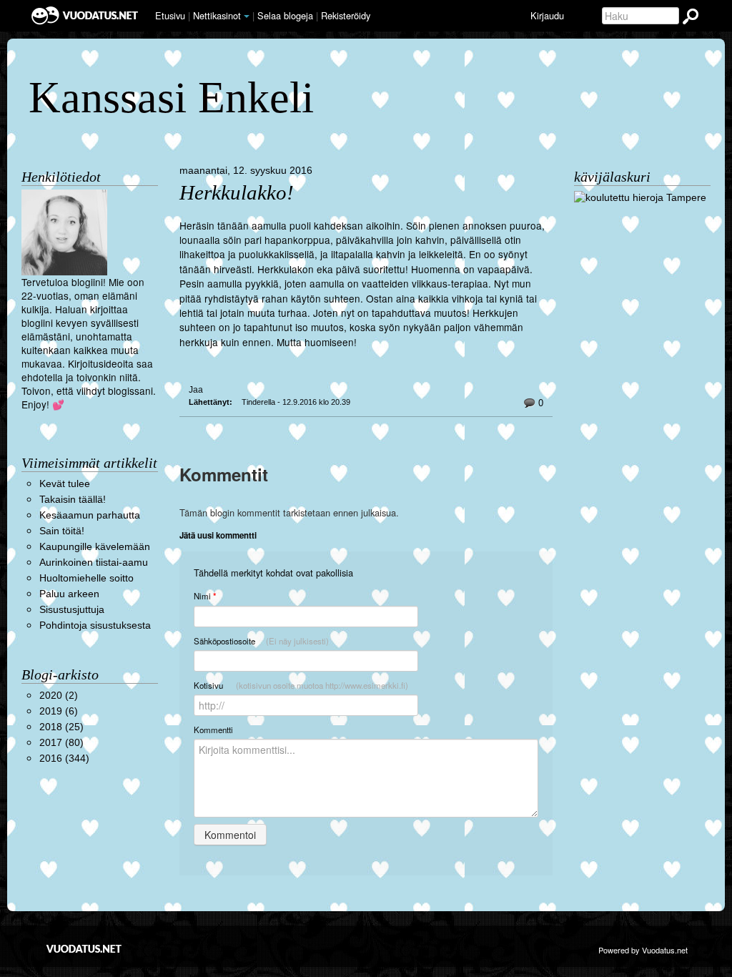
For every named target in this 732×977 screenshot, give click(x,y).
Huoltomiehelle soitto (86, 578)
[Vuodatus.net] (84, 948)
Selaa (285, 15)
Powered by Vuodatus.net (643, 950)
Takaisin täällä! (72, 499)
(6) (58, 711)
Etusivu (170, 15)
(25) (61, 727)
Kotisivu (301, 685)
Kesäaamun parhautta (89, 515)
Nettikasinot (217, 15)
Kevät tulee (64, 483)
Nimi (205, 596)
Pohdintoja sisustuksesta (95, 625)
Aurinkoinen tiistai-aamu (93, 562)
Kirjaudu (547, 15)
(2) (58, 695)
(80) (61, 742)
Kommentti (213, 729)
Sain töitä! (61, 531)
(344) (64, 758)
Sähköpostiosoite (261, 641)
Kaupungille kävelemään (94, 546)
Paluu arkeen (69, 594)
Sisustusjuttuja (71, 609)
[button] (246, 16)
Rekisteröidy (345, 15)
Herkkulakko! (236, 192)
